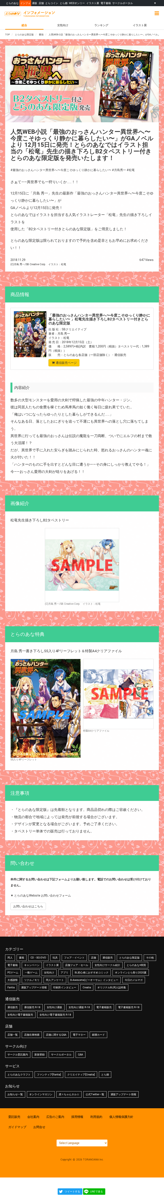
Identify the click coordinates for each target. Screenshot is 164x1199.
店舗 (41, 3)
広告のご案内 (55, 1116)
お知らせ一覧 (15, 1094)
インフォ (25, 3)
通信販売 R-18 (32, 1007)
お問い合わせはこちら (28, 906)
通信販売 (107, 957)
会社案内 (33, 1116)
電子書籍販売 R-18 (128, 1007)
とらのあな (12, 3)
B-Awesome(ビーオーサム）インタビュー (94, 980)
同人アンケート (55, 980)
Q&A (80, 1054)
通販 (34, 3)
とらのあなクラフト (19, 1074)
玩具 (55, 957)
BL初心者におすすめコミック (91, 972)
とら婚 (63, 3)
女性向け (62, 25)
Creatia (87, 987)
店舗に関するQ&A (56, 1034)
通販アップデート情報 (34, 987)
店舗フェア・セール (76, 965)
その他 (150, 957)
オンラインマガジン (40, 1094)
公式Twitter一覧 (95, 1094)
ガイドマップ (17, 1127)
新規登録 (39, 1054)
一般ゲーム (31, 972)
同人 (10, 957)
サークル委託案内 (17, 1054)
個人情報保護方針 (121, 1116)
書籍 (21, 957)
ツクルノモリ (32, 980)
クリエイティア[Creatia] (81, 1074)
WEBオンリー (77, 3)
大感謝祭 (12, 980)
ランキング (101, 25)
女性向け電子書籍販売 (20, 1014)
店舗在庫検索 (32, 1034)
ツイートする (72, 1191)
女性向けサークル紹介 (107, 965)
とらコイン (51, 3)
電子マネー (79, 1034)
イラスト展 (92, 3)
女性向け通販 (54, 1007)
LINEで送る (96, 1191)
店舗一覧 (12, 1034)
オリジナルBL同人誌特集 (111, 987)
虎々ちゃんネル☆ (69, 1094)
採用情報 (77, 1116)
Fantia (11, 987)
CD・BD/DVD (38, 957)
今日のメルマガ (134, 980)
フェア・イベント (74, 957)
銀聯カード (98, 1034)
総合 (24, 25)
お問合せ (39, 1127)
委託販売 (14, 1116)
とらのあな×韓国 (136, 965)
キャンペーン (32, 965)
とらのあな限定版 (129, 957)
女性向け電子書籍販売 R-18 (55, 1014)
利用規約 (96, 1116)
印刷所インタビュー (64, 987)
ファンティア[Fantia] (49, 1074)
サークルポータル (122, 3)
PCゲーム (12, 972)
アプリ (64, 972)
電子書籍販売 (104, 1007)
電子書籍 (106, 3)
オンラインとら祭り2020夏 (130, 972)
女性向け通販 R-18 (79, 1007)
